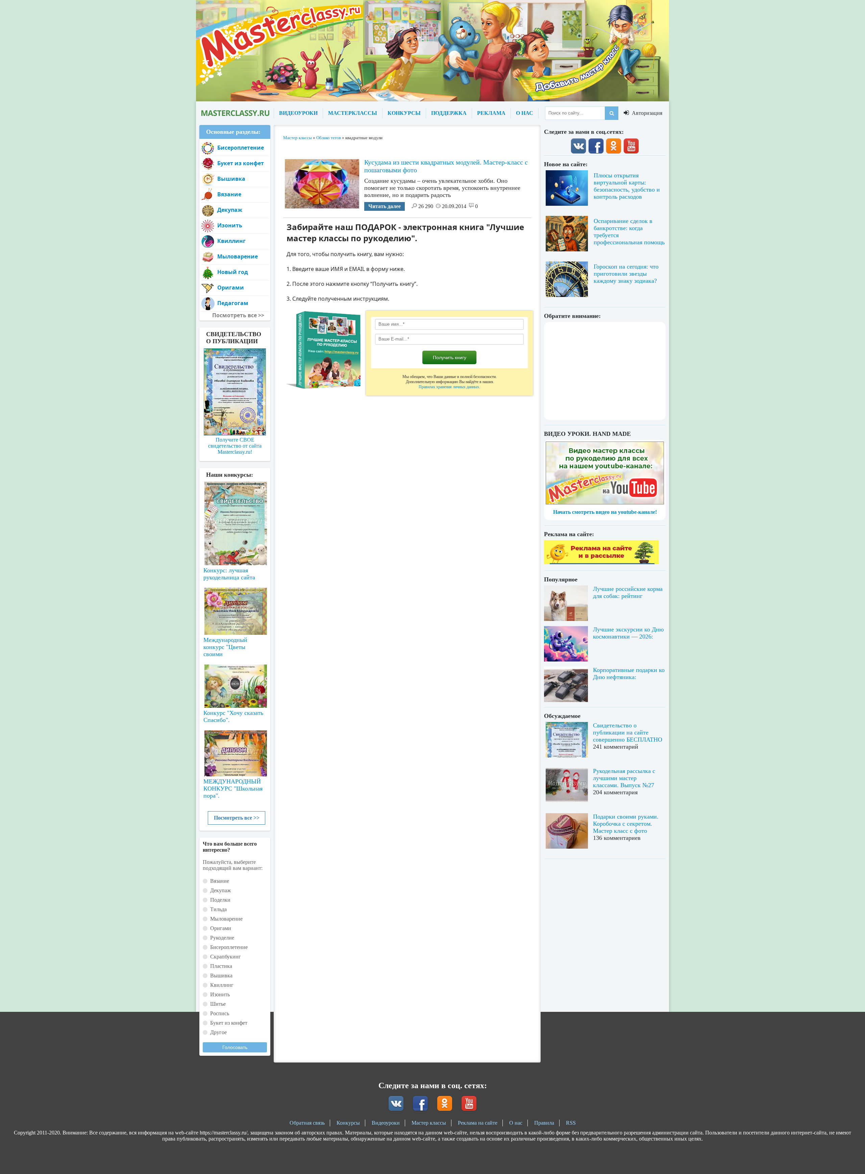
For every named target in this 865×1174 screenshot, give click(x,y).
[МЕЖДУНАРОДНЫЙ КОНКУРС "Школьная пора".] (235, 750)
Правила (544, 1123)
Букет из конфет (240, 163)
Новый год (232, 272)
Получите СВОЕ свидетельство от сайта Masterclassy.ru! (235, 446)
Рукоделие (222, 938)
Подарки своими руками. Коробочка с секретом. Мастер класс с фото (626, 823)
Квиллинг (231, 241)
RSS (571, 1123)
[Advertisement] (605, 371)
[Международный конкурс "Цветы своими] (235, 608)
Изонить (229, 225)
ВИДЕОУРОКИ (298, 113)
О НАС (524, 113)
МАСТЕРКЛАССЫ (352, 113)
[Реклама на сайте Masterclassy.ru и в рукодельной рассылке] (601, 562)
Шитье (218, 1004)
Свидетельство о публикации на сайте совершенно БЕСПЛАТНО (627, 732)
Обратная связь (307, 1123)
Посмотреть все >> (237, 818)
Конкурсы (348, 1123)
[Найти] (611, 113)
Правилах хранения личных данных (449, 386)
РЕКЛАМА (491, 113)
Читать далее (384, 206)
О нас (515, 1123)
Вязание (229, 194)
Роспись (219, 1013)
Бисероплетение (240, 147)
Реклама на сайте (477, 1123)
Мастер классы (429, 1123)
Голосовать (234, 1047)
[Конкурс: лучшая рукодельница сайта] (235, 502)
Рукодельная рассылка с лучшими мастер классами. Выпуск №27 (624, 778)
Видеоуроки (386, 1123)
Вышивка (231, 178)
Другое (218, 1032)
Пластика (221, 966)
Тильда (218, 909)
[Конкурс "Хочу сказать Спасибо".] (235, 685)
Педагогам (232, 303)
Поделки (220, 900)
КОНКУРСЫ (404, 113)
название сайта (235, 113)
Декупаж (229, 210)
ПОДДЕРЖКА (449, 113)
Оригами (230, 287)
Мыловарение (237, 256)
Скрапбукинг (225, 956)
